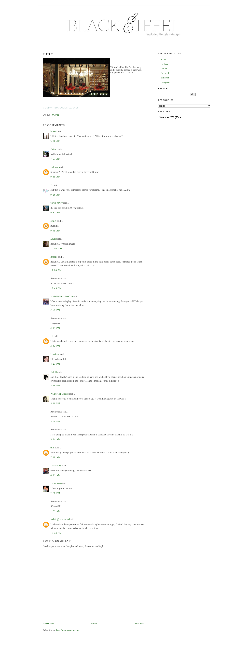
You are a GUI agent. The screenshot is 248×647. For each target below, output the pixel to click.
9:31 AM (55, 212)
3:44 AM (55, 439)
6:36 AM (55, 141)
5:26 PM (55, 385)
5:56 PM (55, 421)
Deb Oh (54, 372)
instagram (165, 82)
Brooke (53, 257)
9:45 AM (55, 230)
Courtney (54, 354)
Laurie (53, 239)
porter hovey (56, 203)
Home (94, 623)
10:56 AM (56, 248)
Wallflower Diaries (59, 394)
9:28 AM (55, 195)
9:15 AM (55, 176)
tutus (48, 54)
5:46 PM (55, 403)
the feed (164, 64)
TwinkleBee (56, 483)
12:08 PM (56, 270)
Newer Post (48, 623)
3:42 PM (55, 346)
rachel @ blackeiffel (60, 519)
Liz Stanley (55, 465)
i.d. (52, 336)
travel (55, 115)
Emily (53, 221)
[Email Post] (43, 111)
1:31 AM (55, 511)
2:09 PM (55, 310)
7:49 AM (55, 457)
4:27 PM (55, 364)
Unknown (55, 167)
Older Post (139, 623)
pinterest (165, 77)
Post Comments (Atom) (67, 630)
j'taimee (54, 149)
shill (52, 447)
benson (53, 131)
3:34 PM (55, 328)
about (163, 59)
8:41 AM (55, 475)
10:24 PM (56, 533)
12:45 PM (56, 288)
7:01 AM (55, 159)
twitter (164, 68)
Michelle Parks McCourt (62, 296)
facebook (165, 73)
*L (51, 185)
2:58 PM (55, 493)
